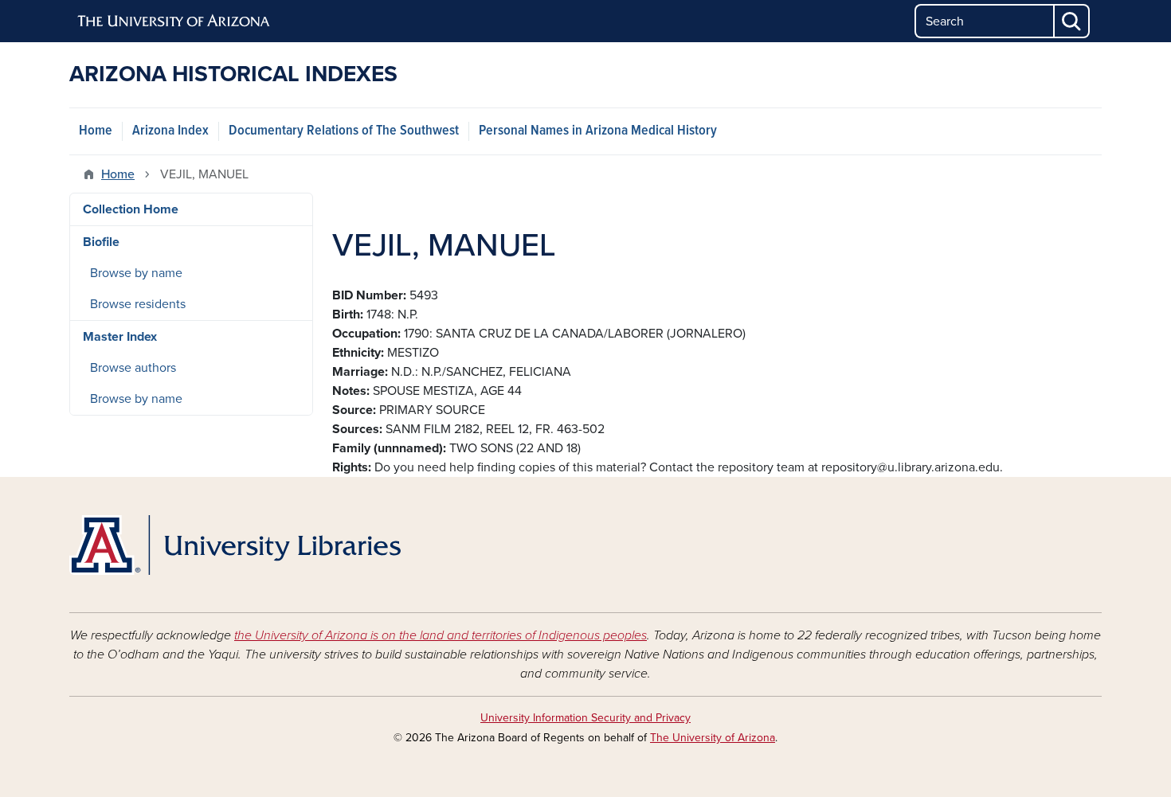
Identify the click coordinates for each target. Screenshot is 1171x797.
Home (95, 131)
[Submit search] (1072, 21)
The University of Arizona (712, 737)
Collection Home (130, 209)
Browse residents (138, 304)
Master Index (120, 337)
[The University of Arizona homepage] (174, 21)
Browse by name (136, 273)
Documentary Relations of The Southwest (344, 131)
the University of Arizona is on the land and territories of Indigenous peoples (440, 635)
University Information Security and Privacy (585, 718)
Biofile (101, 242)
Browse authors (133, 368)
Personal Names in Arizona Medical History (598, 131)
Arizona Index (170, 131)
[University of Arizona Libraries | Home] (235, 545)
